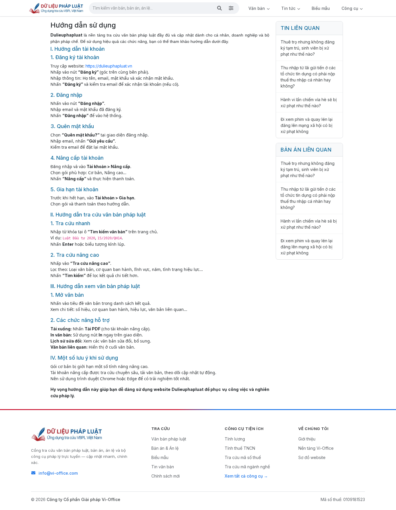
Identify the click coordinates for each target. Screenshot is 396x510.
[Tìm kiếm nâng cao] (231, 8)
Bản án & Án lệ (165, 448)
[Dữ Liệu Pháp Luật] (67, 434)
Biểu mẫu (321, 8)
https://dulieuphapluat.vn (109, 65)
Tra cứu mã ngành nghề (247, 466)
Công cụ (350, 8)
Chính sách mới (165, 475)
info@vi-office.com (58, 473)
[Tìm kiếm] (219, 8)
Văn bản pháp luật (168, 438)
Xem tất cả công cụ (244, 475)
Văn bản (257, 8)
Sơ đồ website (312, 457)
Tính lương (235, 438)
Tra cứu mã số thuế (243, 457)
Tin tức (289, 8)
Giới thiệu (306, 438)
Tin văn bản (162, 466)
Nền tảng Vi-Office (316, 448)
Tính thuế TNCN (240, 448)
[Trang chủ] (56, 8)
